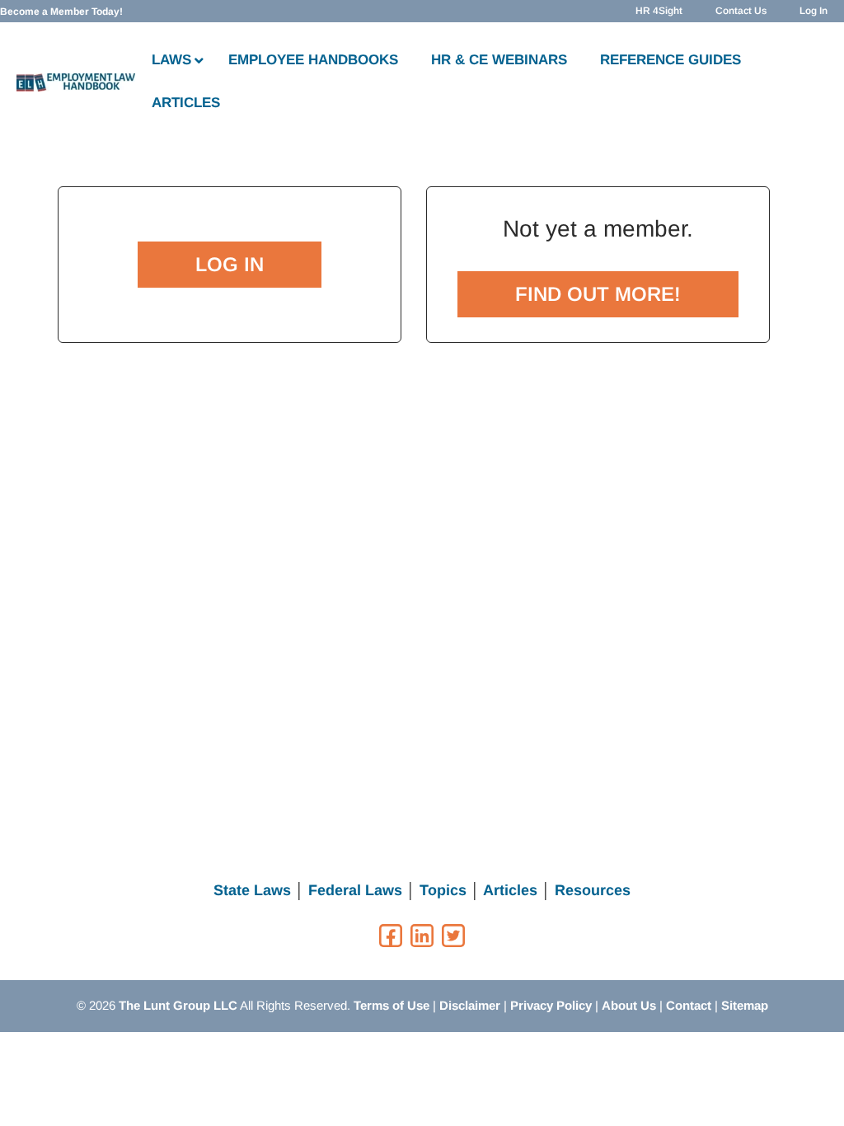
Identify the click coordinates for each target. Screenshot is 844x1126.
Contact (688, 1005)
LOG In (229, 264)
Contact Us (741, 10)
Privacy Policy (551, 1005)
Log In (813, 10)
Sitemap (744, 1005)
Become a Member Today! (61, 11)
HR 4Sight (658, 10)
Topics (443, 890)
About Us (629, 1005)
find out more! (598, 294)
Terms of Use (391, 1005)
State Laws (252, 890)
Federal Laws (355, 890)
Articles (510, 890)
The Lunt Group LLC (178, 1005)
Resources (593, 890)
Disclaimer (469, 1005)
